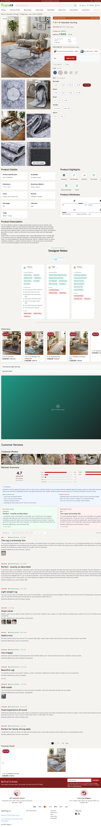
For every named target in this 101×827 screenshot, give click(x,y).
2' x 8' (70, 93)
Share (67, 64)
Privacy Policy (15, 815)
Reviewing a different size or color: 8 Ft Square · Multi (16, 524)
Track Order (97, 1)
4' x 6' (63, 85)
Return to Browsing (6, 14)
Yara (30, 14)
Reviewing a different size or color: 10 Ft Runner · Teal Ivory (74, 524)
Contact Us (53, 810)
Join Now (95, 780)
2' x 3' (56, 85)
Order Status (53, 812)
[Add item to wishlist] (20, 333)
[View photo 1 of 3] (3, 622)
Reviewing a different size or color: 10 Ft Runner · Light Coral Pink (17, 618)
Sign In (84, 5)
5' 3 (55, 116)
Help (92, 1)
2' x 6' (63, 93)
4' (54, 100)
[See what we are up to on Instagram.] (79, 814)
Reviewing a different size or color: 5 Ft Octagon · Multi (14, 717)
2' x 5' (56, 93)
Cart (98, 5)
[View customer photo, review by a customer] (6, 459)
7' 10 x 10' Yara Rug (7, 356)
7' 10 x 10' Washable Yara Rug (10, 773)
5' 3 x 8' (71, 85)
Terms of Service (77, 786)
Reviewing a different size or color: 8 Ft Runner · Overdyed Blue (16, 692)
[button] (47, 19)
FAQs (51, 814)
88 (63, 743)
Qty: (55, 58)
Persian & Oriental (15, 10)
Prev (49, 743)
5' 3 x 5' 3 (57, 108)
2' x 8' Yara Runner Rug (53, 356)
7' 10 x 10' (86, 85)
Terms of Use (5, 815)
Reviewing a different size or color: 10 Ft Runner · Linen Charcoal (17, 658)
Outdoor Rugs (39, 10)
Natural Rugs (50, 10)
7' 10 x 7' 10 (67, 108)
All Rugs (3, 10)
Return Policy (53, 816)
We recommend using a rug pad (71, 47)
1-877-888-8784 (6, 1)
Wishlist (91, 5)
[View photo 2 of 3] (9, 622)
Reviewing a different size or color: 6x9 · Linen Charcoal (15, 734)
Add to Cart (70, 58)
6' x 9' (78, 85)
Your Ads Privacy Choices (9, 819)
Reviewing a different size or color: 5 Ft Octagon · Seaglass (15, 599)
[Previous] (2, 346)
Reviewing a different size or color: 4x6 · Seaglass (13, 675)
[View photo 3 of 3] (14, 622)
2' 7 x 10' (78, 93)
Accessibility (53, 818)
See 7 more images (38, 163)
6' (59, 100)
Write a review (69, 27)
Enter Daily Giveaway (31, 810)
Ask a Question (58, 64)
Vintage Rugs (23, 14)
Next (67, 743)
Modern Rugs (27, 10)
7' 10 (65, 100)
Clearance (97, 10)
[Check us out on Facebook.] (76, 814)
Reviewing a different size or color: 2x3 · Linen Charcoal (14, 640)
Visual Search (86, 10)
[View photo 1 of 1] (3, 553)
